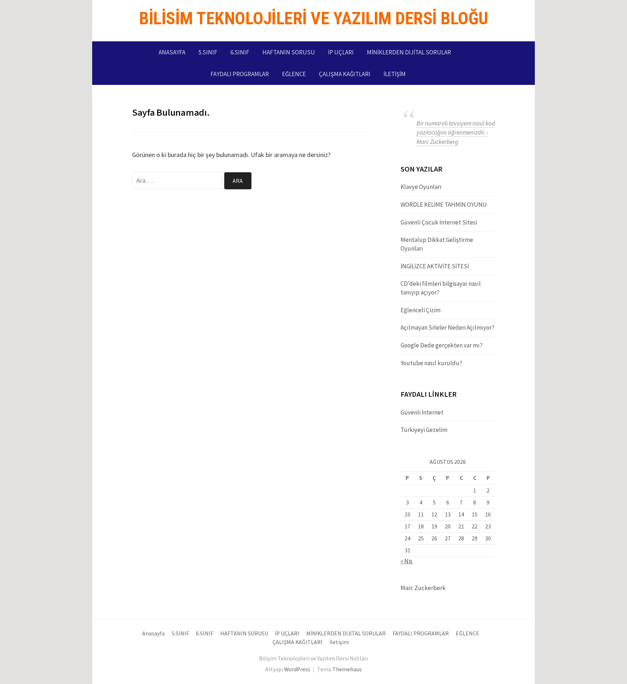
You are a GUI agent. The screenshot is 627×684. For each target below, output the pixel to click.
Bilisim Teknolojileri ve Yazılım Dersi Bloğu (313, 18)
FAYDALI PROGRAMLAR (239, 74)
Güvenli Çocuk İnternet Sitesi (439, 222)
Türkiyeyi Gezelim (424, 430)
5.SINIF (207, 52)
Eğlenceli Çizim (420, 310)
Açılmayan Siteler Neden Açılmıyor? (448, 327)
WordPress (297, 669)
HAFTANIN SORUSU (288, 52)
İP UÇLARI (341, 52)
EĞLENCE (294, 74)
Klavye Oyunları (421, 187)
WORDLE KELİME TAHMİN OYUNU (444, 205)
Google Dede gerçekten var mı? (442, 345)
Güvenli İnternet (422, 412)
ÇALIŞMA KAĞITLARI (344, 74)
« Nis (407, 561)
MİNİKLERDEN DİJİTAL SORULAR (409, 52)
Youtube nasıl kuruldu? (431, 363)
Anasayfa (172, 52)
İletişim (395, 74)
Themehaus (347, 669)
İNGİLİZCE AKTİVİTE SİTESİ (435, 266)
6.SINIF (239, 52)
